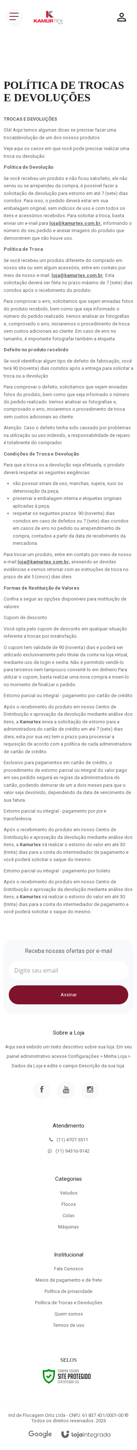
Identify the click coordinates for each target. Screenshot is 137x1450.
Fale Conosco (68, 1268)
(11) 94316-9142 (73, 1151)
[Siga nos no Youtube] (66, 1090)
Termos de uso (68, 1325)
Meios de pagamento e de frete (68, 1280)
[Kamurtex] (48, 17)
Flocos (68, 1204)
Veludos (68, 1193)
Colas (68, 1215)
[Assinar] (68, 994)
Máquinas (68, 1227)
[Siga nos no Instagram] (90, 1090)
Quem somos (68, 1314)
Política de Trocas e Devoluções (68, 1302)
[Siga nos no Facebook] (41, 1090)
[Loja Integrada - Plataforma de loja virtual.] (86, 1435)
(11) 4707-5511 (72, 1139)
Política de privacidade (68, 1291)
